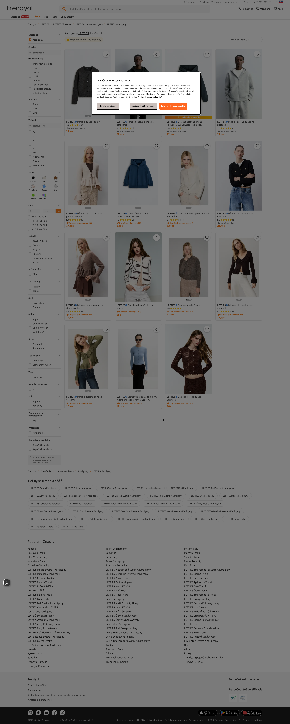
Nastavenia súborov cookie (144, 106)
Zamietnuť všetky (108, 106)
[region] (146, 93)
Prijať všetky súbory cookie (173, 106)
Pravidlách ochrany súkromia (149, 97)
